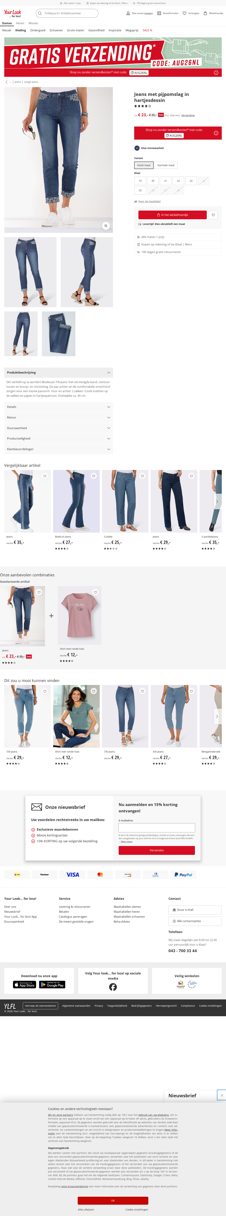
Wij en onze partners (60, 1115)
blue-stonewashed (152, 148)
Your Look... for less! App (20, 917)
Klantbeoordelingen (20, 449)
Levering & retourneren (74, 907)
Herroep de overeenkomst (40, 1005)
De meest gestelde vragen (76, 922)
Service (64, 898)
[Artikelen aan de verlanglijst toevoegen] (213, 215)
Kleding (20, 30)
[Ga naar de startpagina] (12, 13)
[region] (113, 1159)
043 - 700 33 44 (182, 950)
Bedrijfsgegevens (141, 1005)
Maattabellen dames (127, 907)
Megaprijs (132, 30)
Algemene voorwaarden (76, 1005)
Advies (119, 898)
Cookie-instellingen (137, 1209)
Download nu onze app (39, 976)
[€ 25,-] (125, 501)
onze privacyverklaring (74, 1186)
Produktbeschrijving (21, 372)
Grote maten (75, 30)
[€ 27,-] (76, 501)
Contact (174, 898)
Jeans (18, 82)
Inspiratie (115, 30)
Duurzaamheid (17, 428)
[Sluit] (222, 1095)
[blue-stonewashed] (137, 148)
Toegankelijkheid (117, 1005)
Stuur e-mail (185, 911)
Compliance (188, 1005)
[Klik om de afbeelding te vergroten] (106, 226)
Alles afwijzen (86, 1209)
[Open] (216, 73)
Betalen (64, 912)
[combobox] (75, 13)
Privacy (99, 1005)
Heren (20, 23)
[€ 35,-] (27, 501)
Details (11, 407)
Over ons (10, 907)
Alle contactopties (189, 921)
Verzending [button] (188, 115)
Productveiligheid (18, 438)
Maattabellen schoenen (129, 917)
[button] (5, 82)
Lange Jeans (31, 82)
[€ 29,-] (174, 501)
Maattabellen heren (127, 912)
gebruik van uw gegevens (153, 1115)
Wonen (33, 23)
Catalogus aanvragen (73, 917)
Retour (11, 417)
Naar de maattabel (149, 201)
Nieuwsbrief (12, 912)
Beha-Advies (122, 922)
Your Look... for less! (20, 898)
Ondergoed (37, 30)
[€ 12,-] (80, 615)
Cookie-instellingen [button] (210, 1005)
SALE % (147, 30)
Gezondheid (96, 30)
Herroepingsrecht (166, 1005)
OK (113, 1200)
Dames (7, 23)
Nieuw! (6, 30)
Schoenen (56, 30)
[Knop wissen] (94, 13)
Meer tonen (126, 841)
